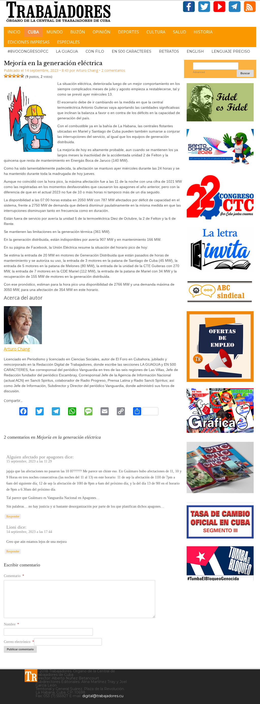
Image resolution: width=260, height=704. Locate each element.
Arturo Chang (17, 349)
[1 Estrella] (6, 76)
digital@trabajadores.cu (102, 696)
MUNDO (54, 32)
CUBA (33, 32)
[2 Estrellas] (10, 76)
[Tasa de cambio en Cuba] (220, 536)
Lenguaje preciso (231, 51)
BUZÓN (77, 32)
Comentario (14, 576)
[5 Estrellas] (22, 76)
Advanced (199, 72)
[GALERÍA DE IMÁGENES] (220, 431)
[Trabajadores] (31, 675)
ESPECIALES (68, 42)
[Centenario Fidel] (220, 119)
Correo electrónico (19, 642)
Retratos (169, 51)
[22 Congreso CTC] (220, 217)
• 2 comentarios (112, 70)
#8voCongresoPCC (28, 51)
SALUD (179, 32)
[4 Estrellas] (18, 76)
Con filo (95, 51)
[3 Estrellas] (14, 76)
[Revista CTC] (220, 492)
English (195, 51)
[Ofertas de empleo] (220, 346)
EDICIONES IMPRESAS (29, 42)
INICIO (14, 32)
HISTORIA (203, 32)
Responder (12, 516)
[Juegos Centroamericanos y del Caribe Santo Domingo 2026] (220, 165)
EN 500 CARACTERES (131, 51)
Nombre (11, 624)
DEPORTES (128, 32)
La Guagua (67, 51)
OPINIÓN (101, 32)
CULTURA (156, 32)
